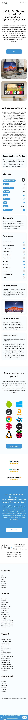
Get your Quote (6, 606)
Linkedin (3, 681)
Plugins (3, 600)
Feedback (14, 530)
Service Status (5, 662)
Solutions (4, 610)
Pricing (3, 604)
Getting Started (6, 641)
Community (4, 670)
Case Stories (5, 612)
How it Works (5, 602)
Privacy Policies (6, 664)
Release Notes (5, 660)
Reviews (3, 587)
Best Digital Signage (7, 624)
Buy (14, 51)
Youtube (3, 689)
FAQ (2, 654)
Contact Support (6, 645)
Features (4, 599)
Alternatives (4, 614)
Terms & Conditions (7, 666)
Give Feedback (5, 658)
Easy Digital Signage (7, 622)
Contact (3, 577)
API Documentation (7, 656)
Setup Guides (14, 446)
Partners (3, 585)
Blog (2, 579)
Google (3, 691)
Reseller (3, 583)
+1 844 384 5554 (20, 547)
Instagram (4, 687)
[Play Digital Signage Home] (4, 3)
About (3, 576)
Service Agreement (7, 668)
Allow (24, 717)
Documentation (6, 639)
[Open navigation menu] (26, 2)
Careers (3, 581)
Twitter (3, 683)
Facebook (4, 685)
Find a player (5, 608)
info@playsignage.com (20, 549)
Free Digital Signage (7, 620)
